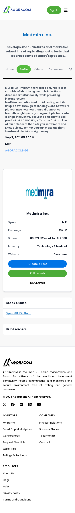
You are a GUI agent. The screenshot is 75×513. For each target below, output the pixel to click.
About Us (8, 473)
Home (10, 69)
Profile (23, 69)
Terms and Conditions (17, 499)
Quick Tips (9, 449)
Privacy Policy (11, 493)
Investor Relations (50, 422)
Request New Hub (14, 442)
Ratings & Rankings (15, 455)
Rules (6, 486)
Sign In (54, 10)
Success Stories (49, 429)
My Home (9, 422)
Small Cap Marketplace (17, 429)
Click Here (60, 254)
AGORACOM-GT (17, 150)
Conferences (11, 436)
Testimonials (47, 436)
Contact (44, 442)
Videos (38, 69)
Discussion (56, 69)
